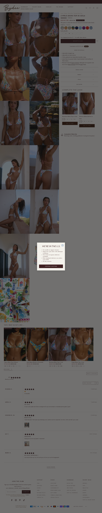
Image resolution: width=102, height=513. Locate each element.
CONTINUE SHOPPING (51, 266)
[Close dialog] (62, 245)
